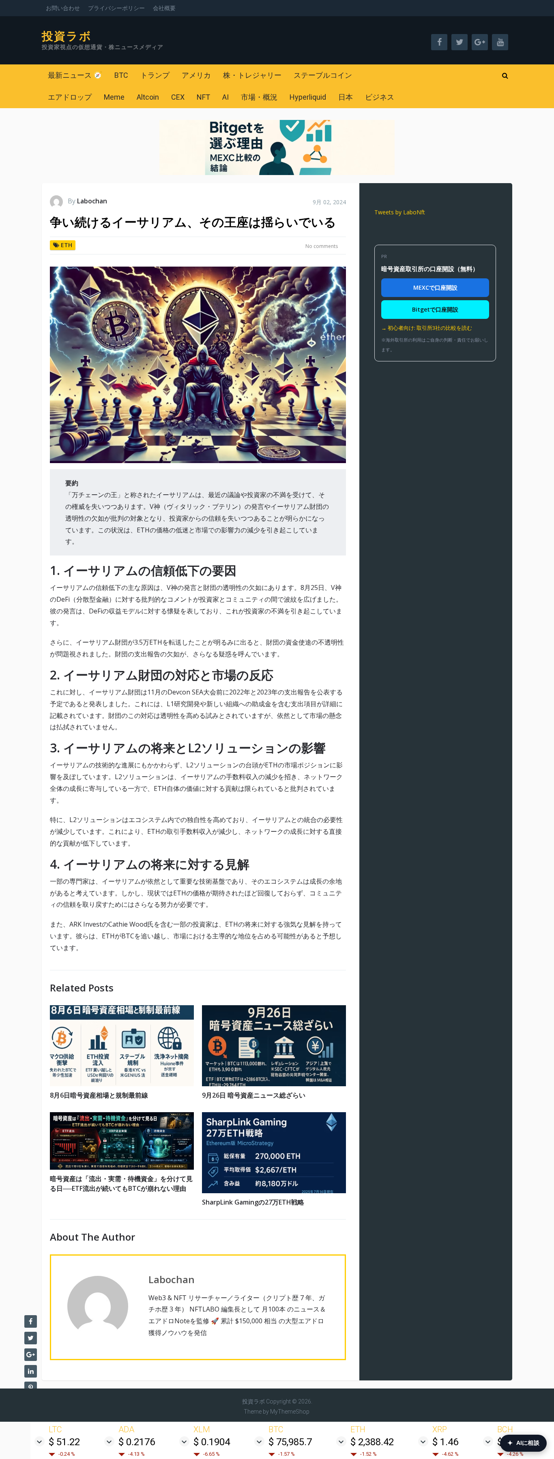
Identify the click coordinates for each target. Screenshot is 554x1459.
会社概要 (164, 8)
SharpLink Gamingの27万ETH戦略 (253, 1202)
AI (225, 97)
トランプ (155, 75)
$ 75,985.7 (290, 1442)
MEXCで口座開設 (435, 287)
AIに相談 (523, 1443)
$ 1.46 (445, 1442)
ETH (66, 245)
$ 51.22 (64, 1442)
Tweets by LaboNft (399, 212)
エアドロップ (70, 97)
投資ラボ (67, 36)
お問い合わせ (63, 8)
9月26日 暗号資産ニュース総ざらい (253, 1095)
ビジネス (379, 97)
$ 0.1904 (211, 1442)
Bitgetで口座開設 (435, 309)
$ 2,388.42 (372, 1442)
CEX (178, 97)
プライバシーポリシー (116, 8)
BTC (121, 75)
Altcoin (148, 97)
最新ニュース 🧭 (75, 75)
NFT (203, 97)
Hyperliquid (308, 97)
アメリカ (196, 75)
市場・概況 (259, 97)
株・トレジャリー (252, 75)
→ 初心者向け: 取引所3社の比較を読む (426, 327)
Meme (114, 97)
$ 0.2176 (136, 1442)
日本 (345, 97)
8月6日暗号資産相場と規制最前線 (99, 1095)
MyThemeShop (289, 1411)
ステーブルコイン (323, 75)
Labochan (92, 201)
